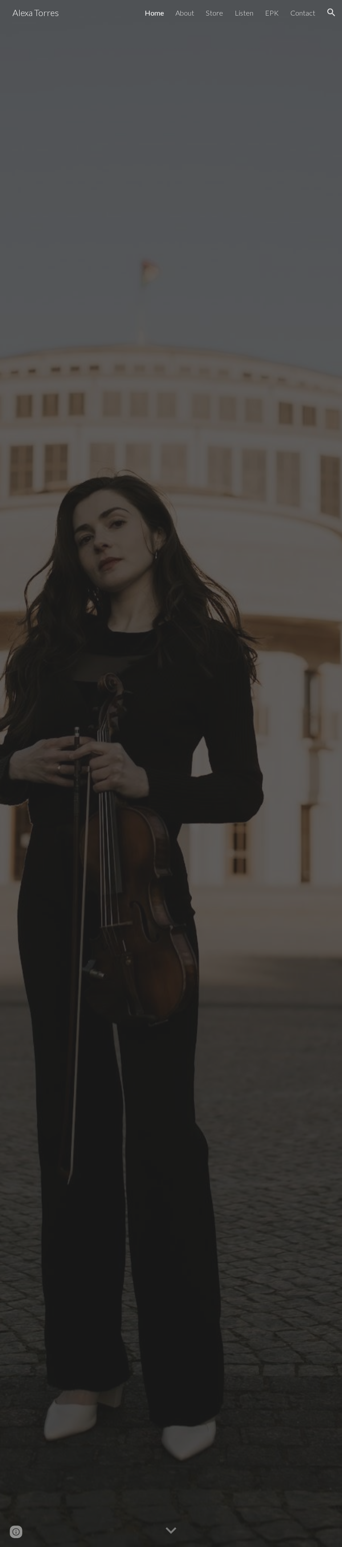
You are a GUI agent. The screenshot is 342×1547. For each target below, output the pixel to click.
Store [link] (214, 12)
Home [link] (154, 12)
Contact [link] (302, 12)
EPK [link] (272, 12)
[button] (331, 12)
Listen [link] (244, 12)
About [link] (184, 12)
